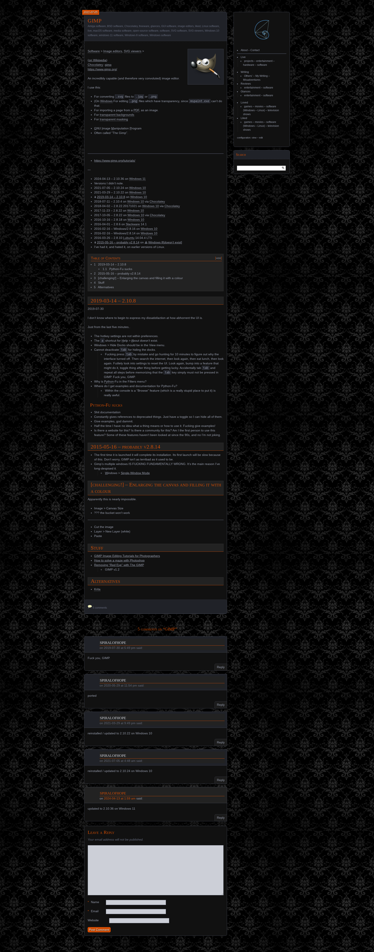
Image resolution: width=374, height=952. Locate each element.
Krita (97, 589)
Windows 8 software (136, 35)
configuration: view (246, 137)
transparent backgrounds (117, 114)
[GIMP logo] (205, 81)
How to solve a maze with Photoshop (119, 560)
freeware (144, 26)
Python (109, 381)
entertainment (264, 61)
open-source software (145, 30)
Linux (261, 110)
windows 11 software (111, 35)
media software (123, 30)
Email (93, 911)
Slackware (133, 224)
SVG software (179, 30)
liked (198, 26)
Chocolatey (131, 26)
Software (94, 51)
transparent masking (114, 119)
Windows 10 (137, 188)
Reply (221, 667)
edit (261, 137)
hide (218, 258)
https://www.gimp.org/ (102, 69)
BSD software (115, 26)
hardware (248, 64)
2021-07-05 (91, 12)
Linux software (210, 26)
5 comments (100, 607)
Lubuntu (128, 238)
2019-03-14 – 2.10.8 (111, 197)
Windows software (160, 35)
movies (259, 106)
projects (248, 61)
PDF (136, 110)
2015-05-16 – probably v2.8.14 (118, 242)
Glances (245, 91)
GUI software (168, 26)
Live (243, 57)
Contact (255, 50)
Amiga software (97, 26)
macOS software (102, 30)
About (244, 50)
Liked (244, 118)
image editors (186, 26)
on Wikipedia (97, 60)
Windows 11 (137, 178)
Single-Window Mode (135, 473)
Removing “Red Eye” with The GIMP (119, 565)
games (248, 106)
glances (155, 26)
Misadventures (251, 79)
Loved (244, 102)
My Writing (261, 75)
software (165, 30)
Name (93, 902)
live (90, 30)
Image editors (112, 51)
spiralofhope (113, 642)
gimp (108, 64)
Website (93, 920)
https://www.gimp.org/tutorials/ (114, 160)
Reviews (246, 83)
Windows (106, 101)
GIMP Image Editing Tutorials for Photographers (127, 556)
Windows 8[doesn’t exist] (165, 242)
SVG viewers (195, 30)
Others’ (248, 75)
